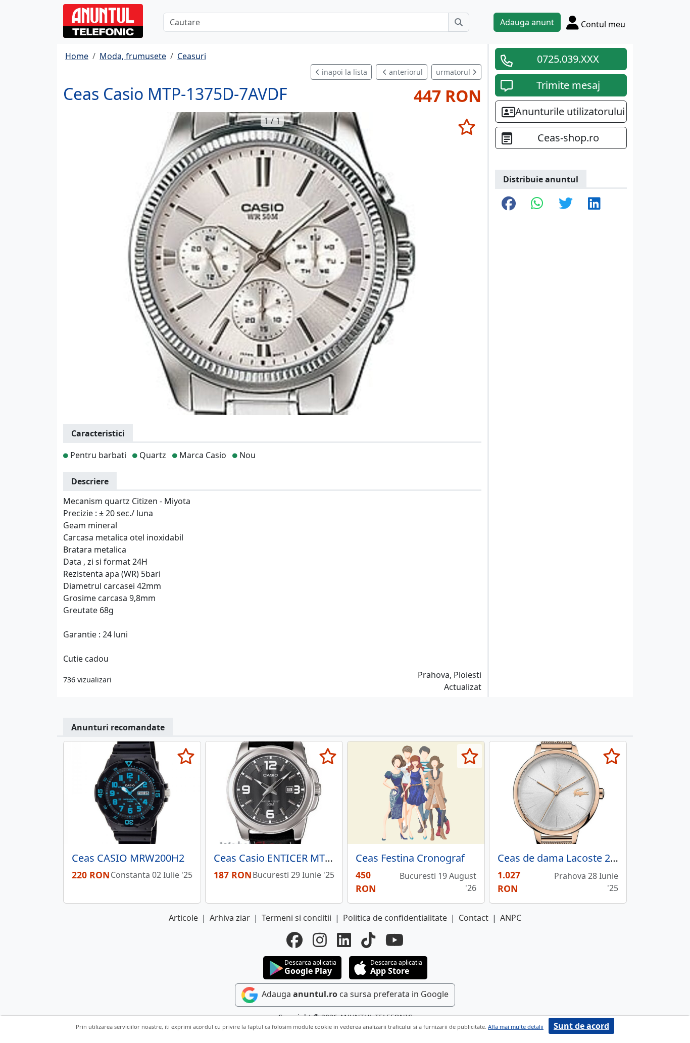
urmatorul (454, 72)
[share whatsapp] (537, 204)
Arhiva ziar (230, 917)
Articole (183, 917)
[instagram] (320, 940)
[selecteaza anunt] (466, 127)
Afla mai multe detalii (516, 1026)
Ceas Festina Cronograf (410, 858)
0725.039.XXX (568, 59)
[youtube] (394, 940)
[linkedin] (344, 940)
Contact (473, 917)
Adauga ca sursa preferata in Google (354, 994)
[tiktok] (368, 940)
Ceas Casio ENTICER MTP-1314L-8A (295, 858)
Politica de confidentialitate (395, 917)
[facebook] (294, 940)
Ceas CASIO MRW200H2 (128, 858)
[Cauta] (458, 22)
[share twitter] (565, 204)
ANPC (510, 917)
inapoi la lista (343, 72)
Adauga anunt (527, 22)
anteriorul (405, 72)
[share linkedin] (594, 204)
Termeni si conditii (296, 917)
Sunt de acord (581, 1025)
